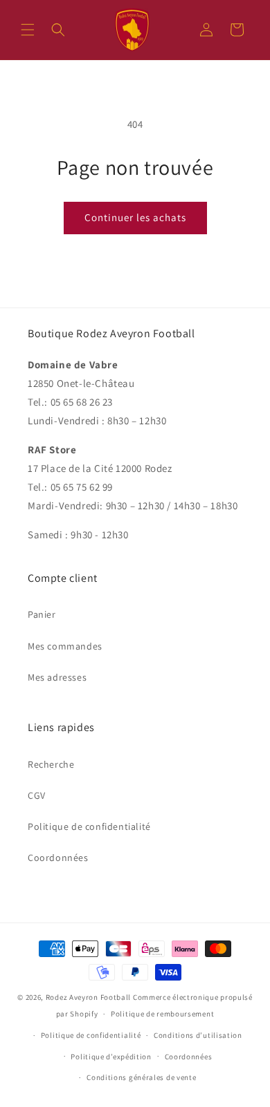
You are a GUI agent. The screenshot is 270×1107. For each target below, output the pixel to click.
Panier (42, 614)
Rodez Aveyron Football (88, 997)
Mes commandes (65, 646)
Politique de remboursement (162, 1014)
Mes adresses (57, 677)
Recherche (51, 764)
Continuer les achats (135, 217)
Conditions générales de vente (141, 1077)
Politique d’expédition (111, 1056)
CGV (37, 795)
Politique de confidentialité (89, 826)
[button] (27, 30)
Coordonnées (58, 857)
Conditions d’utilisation (198, 1035)
